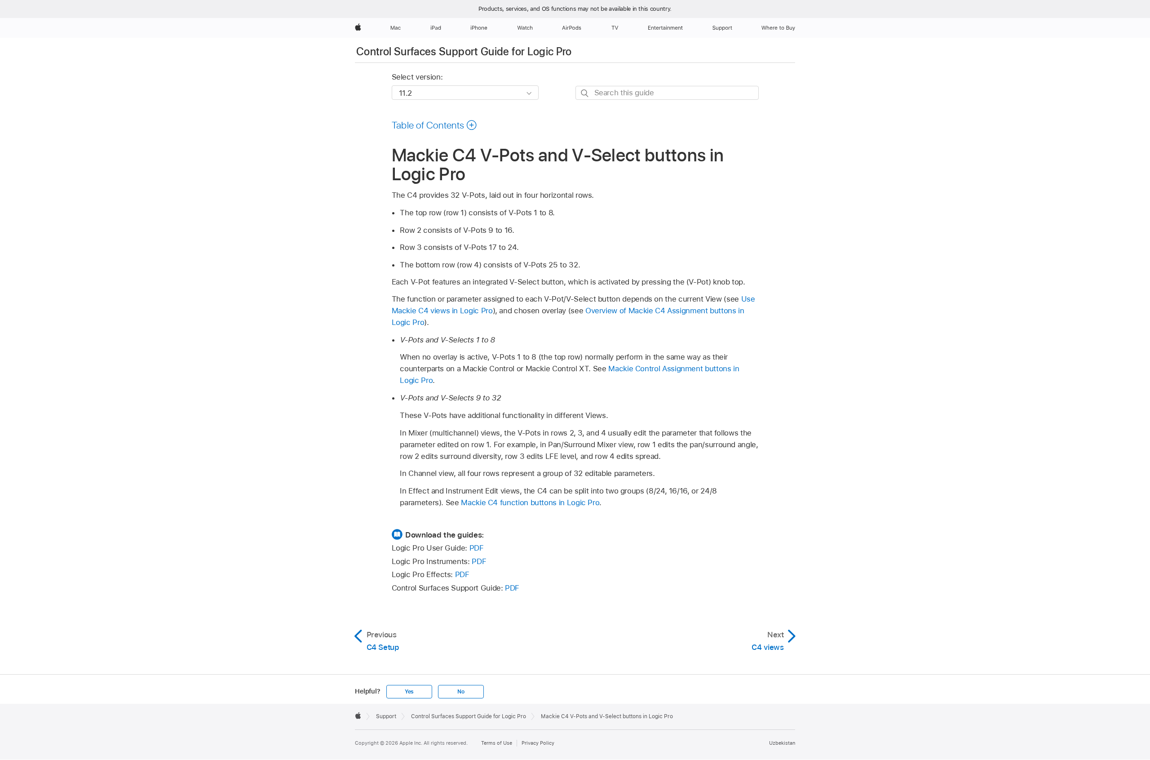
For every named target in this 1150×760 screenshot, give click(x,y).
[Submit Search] (585, 93)
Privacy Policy (538, 743)
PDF (476, 547)
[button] (435, 125)
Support (386, 716)
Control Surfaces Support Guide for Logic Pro (464, 51)
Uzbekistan (782, 743)
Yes (409, 692)
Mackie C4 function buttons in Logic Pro (530, 502)
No (460, 692)
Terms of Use (496, 743)
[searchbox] (667, 93)
